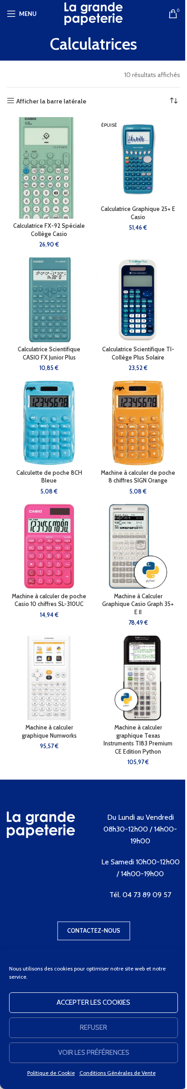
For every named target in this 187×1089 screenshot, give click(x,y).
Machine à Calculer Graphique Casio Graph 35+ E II (138, 604)
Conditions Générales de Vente (117, 1072)
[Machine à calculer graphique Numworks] (49, 678)
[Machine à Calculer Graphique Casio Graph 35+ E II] (138, 546)
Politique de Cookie (51, 1072)
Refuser (93, 1027)
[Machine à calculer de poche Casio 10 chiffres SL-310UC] (49, 546)
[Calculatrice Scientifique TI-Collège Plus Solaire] (138, 299)
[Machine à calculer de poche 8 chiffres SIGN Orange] (138, 422)
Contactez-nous (93, 930)
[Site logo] (93, 13)
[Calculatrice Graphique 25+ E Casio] (138, 159)
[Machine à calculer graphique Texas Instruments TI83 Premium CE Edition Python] (138, 678)
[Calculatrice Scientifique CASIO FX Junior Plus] (49, 299)
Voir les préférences (93, 1052)
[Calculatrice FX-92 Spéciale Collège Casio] (49, 168)
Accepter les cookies (93, 1002)
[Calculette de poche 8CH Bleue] (49, 422)
